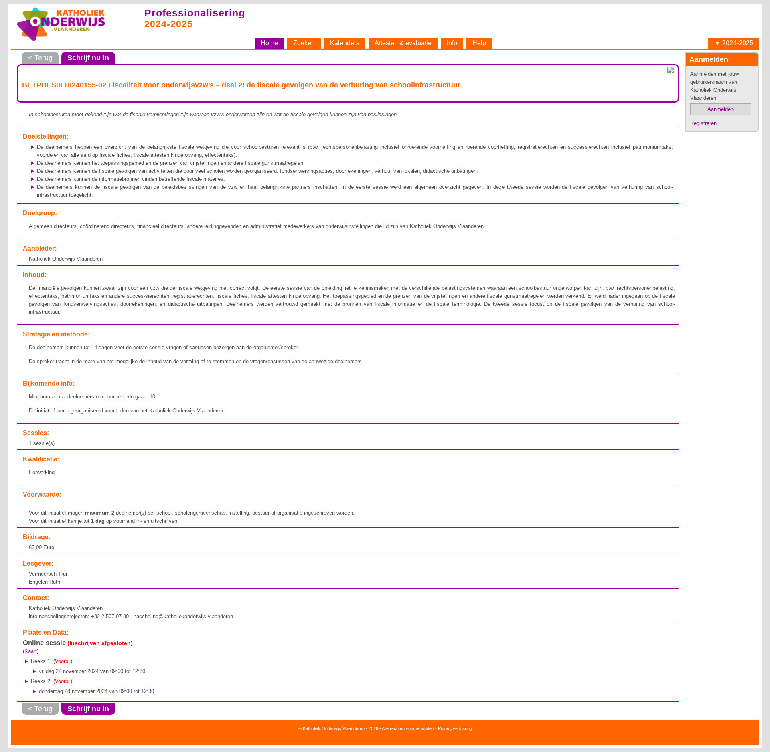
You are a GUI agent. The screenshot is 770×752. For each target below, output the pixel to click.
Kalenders (344, 43)
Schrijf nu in (88, 58)
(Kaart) (30, 651)
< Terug (40, 58)
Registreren (703, 123)
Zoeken (304, 43)
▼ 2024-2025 (733, 43)
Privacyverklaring (455, 728)
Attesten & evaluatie (403, 43)
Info (452, 43)
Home (269, 43)
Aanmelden (720, 109)
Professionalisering (194, 12)
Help (479, 43)
